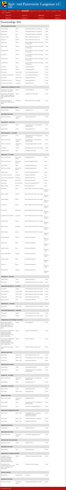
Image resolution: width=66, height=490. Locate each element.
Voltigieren (47, 10)
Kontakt (59, 10)
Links (3, 12)
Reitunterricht (41, 10)
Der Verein (4, 10)
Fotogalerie (53, 10)
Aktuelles (18, 10)
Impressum (8, 12)
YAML (10, 488)
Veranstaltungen (11, 10)
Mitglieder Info (33, 10)
